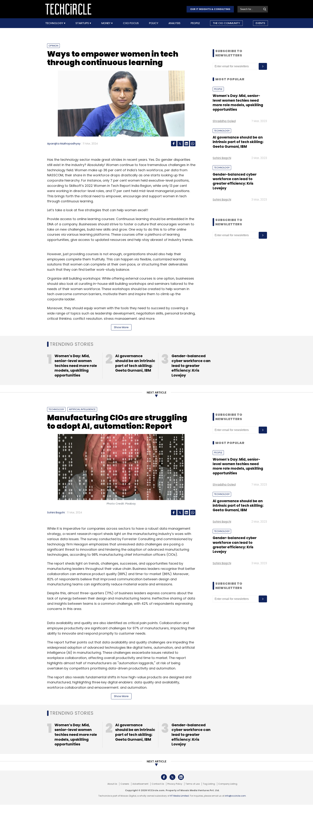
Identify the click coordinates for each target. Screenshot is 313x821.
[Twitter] (180, 143)
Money (106, 23)
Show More (121, 327)
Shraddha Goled (224, 121)
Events (260, 23)
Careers (124, 783)
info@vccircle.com (235, 795)
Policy (153, 23)
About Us (112, 783)
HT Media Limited (179, 795)
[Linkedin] (186, 143)
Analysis (174, 23)
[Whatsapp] (192, 143)
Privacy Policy (174, 783)
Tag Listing (209, 783)
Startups (83, 23)
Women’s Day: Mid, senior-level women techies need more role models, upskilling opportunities (238, 102)
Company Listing (227, 783)
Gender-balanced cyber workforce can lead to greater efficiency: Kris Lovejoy (234, 181)
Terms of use (192, 783)
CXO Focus (131, 23)
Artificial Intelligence (82, 409)
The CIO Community (226, 23)
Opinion (53, 45)
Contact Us (158, 783)
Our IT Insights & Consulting (210, 9)
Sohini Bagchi (222, 158)
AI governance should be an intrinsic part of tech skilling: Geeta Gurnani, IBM (238, 142)
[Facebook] (173, 143)
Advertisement (140, 783)
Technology (54, 23)
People (195, 23)
